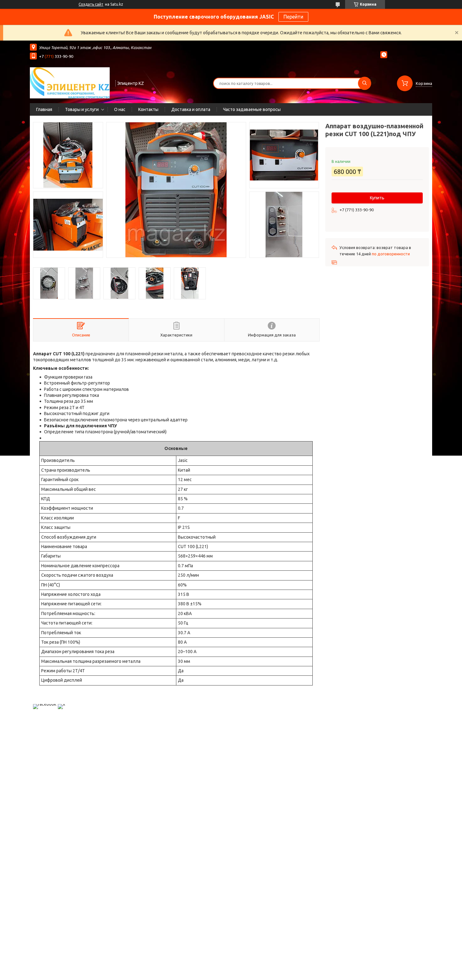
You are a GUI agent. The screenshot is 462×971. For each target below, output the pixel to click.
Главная (44, 109)
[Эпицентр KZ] (70, 82)
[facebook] (44, 704)
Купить (377, 197)
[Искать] (364, 83)
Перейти (293, 16)
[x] (61, 704)
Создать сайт (91, 4)
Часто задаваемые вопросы (252, 109)
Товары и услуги (82, 109)
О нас (119, 109)
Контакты (148, 109)
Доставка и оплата (190, 109)
